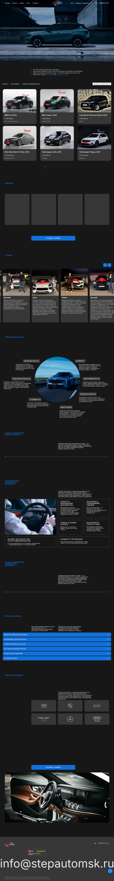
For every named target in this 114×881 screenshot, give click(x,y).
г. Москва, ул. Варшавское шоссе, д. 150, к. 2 (14, 853)
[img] (96, 3)
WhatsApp (49, 74)
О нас (28, 3)
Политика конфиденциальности (12, 872)
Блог (72, 3)
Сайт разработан (104, 873)
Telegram (60, 74)
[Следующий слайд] (109, 265)
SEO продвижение (104, 875)
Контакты (86, 3)
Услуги (15, 3)
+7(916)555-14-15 (103, 3)
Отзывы (35, 3)
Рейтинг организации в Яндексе (35, 854)
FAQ (77, 849)
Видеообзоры (80, 852)
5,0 (32, 851)
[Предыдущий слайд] (105, 265)
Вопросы (79, 3)
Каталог (7, 3)
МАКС (66, 74)
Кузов (21, 3)
